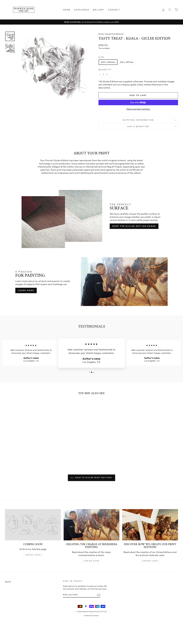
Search (8, 581)
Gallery (98, 9)
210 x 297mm (127, 62)
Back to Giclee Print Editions (93, 477)
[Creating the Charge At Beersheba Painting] (92, 524)
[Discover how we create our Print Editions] (150, 524)
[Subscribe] (98, 594)
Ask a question (138, 126)
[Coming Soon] (33, 524)
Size (101, 57)
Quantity (105, 69)
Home (66, 9)
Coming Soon (33, 555)
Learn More (26, 290)
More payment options (138, 109)
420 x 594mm (108, 62)
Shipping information (138, 120)
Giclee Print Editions (114, 34)
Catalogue (81, 9)
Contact (114, 9)
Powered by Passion (91, 615)
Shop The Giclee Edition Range (134, 226)
